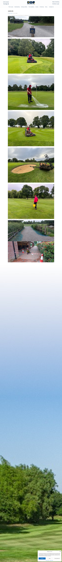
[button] (60, 551)
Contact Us (51, 6)
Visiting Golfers (24, 6)
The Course (10, 6)
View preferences (57, 558)
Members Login (55, 3)
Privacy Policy (47, 560)
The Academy (31, 6)
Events (37, 6)
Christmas (42, 6)
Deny (49, 558)
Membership (17, 6)
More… (46, 6)
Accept (42, 558)
